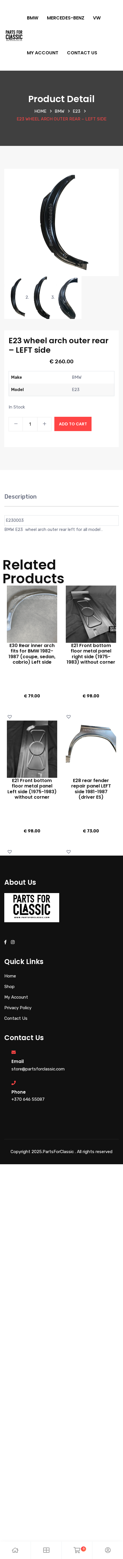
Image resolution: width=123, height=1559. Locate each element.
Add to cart (73, 424)
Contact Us (82, 52)
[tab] (20, 499)
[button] (10, 717)
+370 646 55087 (28, 1099)
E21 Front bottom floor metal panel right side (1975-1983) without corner (91, 653)
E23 (76, 111)
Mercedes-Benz (65, 18)
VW (97, 18)
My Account (42, 52)
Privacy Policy (17, 1007)
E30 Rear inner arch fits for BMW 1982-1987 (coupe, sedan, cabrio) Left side (32, 653)
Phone (18, 1092)
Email (17, 1061)
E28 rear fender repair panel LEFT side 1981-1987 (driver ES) (91, 788)
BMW (32, 18)
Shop (9, 986)
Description (20, 496)
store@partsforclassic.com (38, 1069)
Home (40, 111)
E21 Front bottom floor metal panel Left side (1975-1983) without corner (32, 788)
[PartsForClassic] (14, 34)
